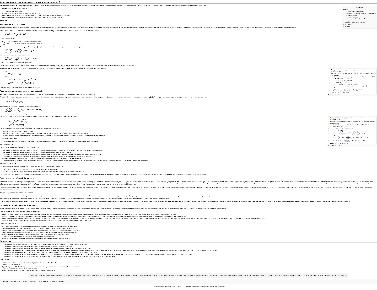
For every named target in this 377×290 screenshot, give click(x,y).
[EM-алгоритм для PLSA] (352, 81)
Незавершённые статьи (14, 281)
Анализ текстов (46, 281)
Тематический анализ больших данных (13, 262)
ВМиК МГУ (53, 270)
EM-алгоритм (66, 68)
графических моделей (74, 208)
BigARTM (59, 17)
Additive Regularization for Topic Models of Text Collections (30, 252)
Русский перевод (111, 256)
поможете (54, 275)
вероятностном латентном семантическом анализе (16, 68)
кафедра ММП (45, 270)
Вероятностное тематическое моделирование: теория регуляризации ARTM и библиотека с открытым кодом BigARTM (48, 244)
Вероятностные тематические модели (13, 270)
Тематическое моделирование (11, 264)
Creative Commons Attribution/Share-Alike (215, 286)
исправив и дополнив (69, 275)
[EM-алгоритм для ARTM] (352, 130)
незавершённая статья (40, 275)
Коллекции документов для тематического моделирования (19, 268)
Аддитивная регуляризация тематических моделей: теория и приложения (35, 246)
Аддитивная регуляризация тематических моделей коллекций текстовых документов (38, 248)
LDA (34, 166)
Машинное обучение (58, 281)
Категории (4, 281)
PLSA (30, 166)
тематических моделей (77, 5)
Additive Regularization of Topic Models (35, 256)
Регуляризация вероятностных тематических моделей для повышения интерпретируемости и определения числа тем (59, 250)
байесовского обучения (59, 208)
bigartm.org (11, 267)
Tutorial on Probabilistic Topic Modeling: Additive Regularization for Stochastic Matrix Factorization (52, 254)
